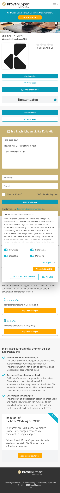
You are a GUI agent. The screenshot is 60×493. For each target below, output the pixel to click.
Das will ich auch (30, 17)
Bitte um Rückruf (14, 194)
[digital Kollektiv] (15, 56)
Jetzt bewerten (30, 76)
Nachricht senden (30, 202)
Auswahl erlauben (24, 276)
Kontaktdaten (28, 99)
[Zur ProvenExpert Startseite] (15, 5)
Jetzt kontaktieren (31, 89)
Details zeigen (45, 262)
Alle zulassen (44, 268)
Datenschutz (41, 482)
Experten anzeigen (30, 310)
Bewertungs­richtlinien (12, 482)
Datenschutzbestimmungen (28, 208)
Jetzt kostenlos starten (30, 455)
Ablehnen (47, 277)
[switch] (32, 250)
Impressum (52, 482)
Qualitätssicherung (28, 482)
